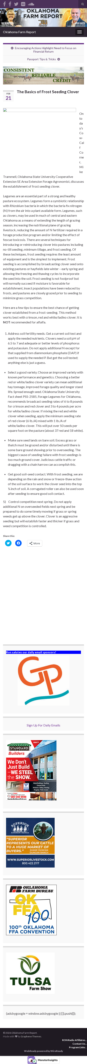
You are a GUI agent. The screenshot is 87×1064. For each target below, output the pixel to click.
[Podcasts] (31, 3)
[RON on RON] (16, 3)
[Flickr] (23, 3)
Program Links (77, 1047)
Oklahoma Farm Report (19, 32)
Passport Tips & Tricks (41, 59)
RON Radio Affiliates (73, 1040)
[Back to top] (78, 1055)
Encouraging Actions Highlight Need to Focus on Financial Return (45, 49)
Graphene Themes (31, 1036)
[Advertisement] (43, 595)
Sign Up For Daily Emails (43, 725)
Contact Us (78, 1043)
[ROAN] (4, 3)
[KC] (9, 3)
